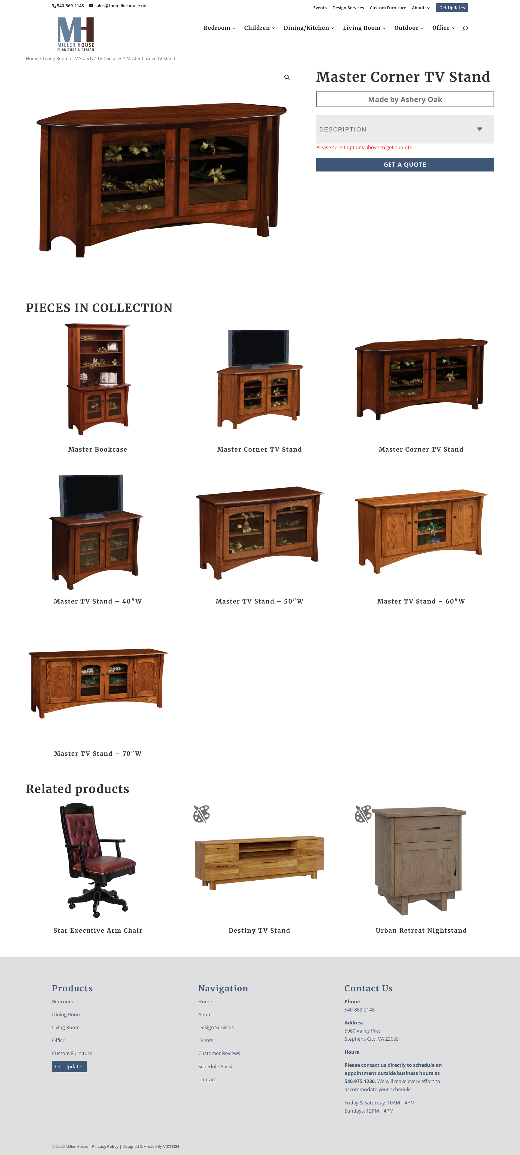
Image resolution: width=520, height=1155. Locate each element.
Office (441, 28)
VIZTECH (171, 1146)
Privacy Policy (105, 1146)
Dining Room (67, 1014)
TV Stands (83, 58)
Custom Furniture (388, 8)
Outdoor (407, 28)
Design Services (348, 8)
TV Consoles (109, 58)
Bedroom (217, 28)
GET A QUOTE (405, 164)
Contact (207, 1079)
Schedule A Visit (216, 1066)
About (418, 8)
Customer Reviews (219, 1053)
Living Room (362, 28)
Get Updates (452, 8)
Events (320, 8)
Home (32, 58)
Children (257, 28)
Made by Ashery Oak (405, 99)
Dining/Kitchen (306, 28)
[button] (287, 77)
